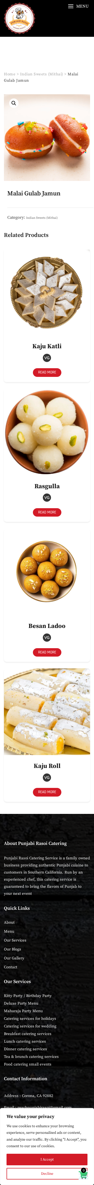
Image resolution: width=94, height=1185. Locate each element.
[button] (78, 6)
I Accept (47, 1159)
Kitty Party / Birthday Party (28, 995)
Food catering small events (27, 1064)
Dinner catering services (25, 1049)
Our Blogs (12, 949)
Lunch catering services (25, 1041)
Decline (47, 1173)
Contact (10, 967)
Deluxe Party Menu (21, 1003)
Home (9, 74)
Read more (47, 372)
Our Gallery (14, 958)
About (9, 922)
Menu (9, 931)
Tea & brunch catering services (31, 1056)
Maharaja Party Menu (23, 1011)
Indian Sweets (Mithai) (41, 74)
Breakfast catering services (27, 1033)
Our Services (15, 940)
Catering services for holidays (30, 1018)
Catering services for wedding (30, 1026)
